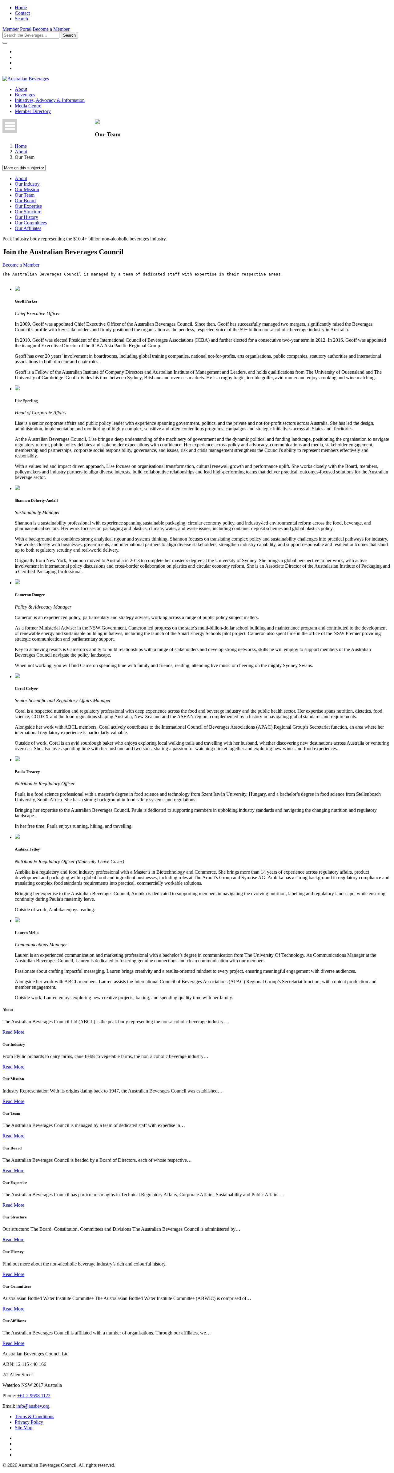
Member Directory (33, 111)
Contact (22, 13)
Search (21, 18)
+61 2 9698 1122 (33, 1395)
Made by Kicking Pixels (368, 1465)
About (21, 89)
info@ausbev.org (33, 1406)
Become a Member (51, 29)
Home (21, 7)
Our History (26, 217)
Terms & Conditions (34, 1416)
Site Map (23, 1427)
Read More (13, 1032)
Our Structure (28, 211)
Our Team (24, 195)
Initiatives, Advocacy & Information (50, 100)
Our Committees (31, 222)
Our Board (25, 200)
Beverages (25, 94)
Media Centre (28, 105)
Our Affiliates (28, 228)
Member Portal (16, 29)
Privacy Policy (29, 1422)
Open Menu (9, 126)
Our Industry (27, 184)
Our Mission (27, 189)
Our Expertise (28, 206)
